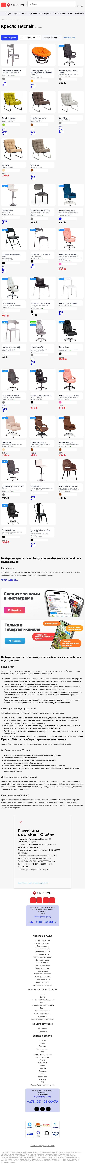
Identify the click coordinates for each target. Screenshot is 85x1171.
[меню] (3, 5)
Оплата (42, 1043)
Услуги (42, 1074)
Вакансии (42, 1046)
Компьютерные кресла (42, 943)
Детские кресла (42, 954)
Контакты (42, 1079)
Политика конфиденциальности (43, 1146)
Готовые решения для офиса (42, 1019)
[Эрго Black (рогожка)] (42, 102)
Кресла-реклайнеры (42, 965)
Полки (42, 1008)
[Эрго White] (71, 102)
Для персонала (42, 946)
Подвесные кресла (42, 979)
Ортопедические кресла (42, 957)
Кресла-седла (42, 971)
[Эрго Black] (14, 149)
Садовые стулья (42, 982)
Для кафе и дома (42, 960)
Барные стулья (42, 963)
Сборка (42, 1052)
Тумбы (42, 1002)
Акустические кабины (42, 1014)
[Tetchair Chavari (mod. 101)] (14, 55)
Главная (4, 20)
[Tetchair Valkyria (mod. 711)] (71, 470)
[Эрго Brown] (42, 149)
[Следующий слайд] (78, 264)
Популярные (30, 37)
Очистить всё (69, 37)
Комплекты (42, 1016)
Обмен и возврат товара (42, 1054)
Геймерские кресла (42, 952)
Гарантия (42, 1068)
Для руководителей (42, 940)
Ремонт (42, 1065)
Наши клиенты (42, 1063)
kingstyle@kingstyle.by (42, 1096)
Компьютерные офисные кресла (22, 20)
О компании (42, 1040)
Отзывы (42, 1060)
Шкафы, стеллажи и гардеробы (43, 1000)
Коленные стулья (42, 968)
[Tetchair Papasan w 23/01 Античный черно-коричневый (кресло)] (42, 55)
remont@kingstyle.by (42, 917)
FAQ (42, 1082)
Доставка (42, 1071)
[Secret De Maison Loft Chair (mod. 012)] (42, 514)
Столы (42, 994)
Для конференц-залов (42, 976)
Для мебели (42, 1031)
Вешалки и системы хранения (42, 1005)
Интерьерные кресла (42, 974)
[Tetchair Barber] (42, 470)
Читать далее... (9, 580)
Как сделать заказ (42, 1057)
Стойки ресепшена (42, 1011)
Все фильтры (8, 37)
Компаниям (42, 1077)
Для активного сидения (42, 985)
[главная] (16, 5)
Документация (42, 1049)
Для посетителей (42, 949)
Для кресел (42, 1028)
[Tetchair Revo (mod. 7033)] (42, 195)
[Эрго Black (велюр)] (14, 102)
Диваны (42, 997)
